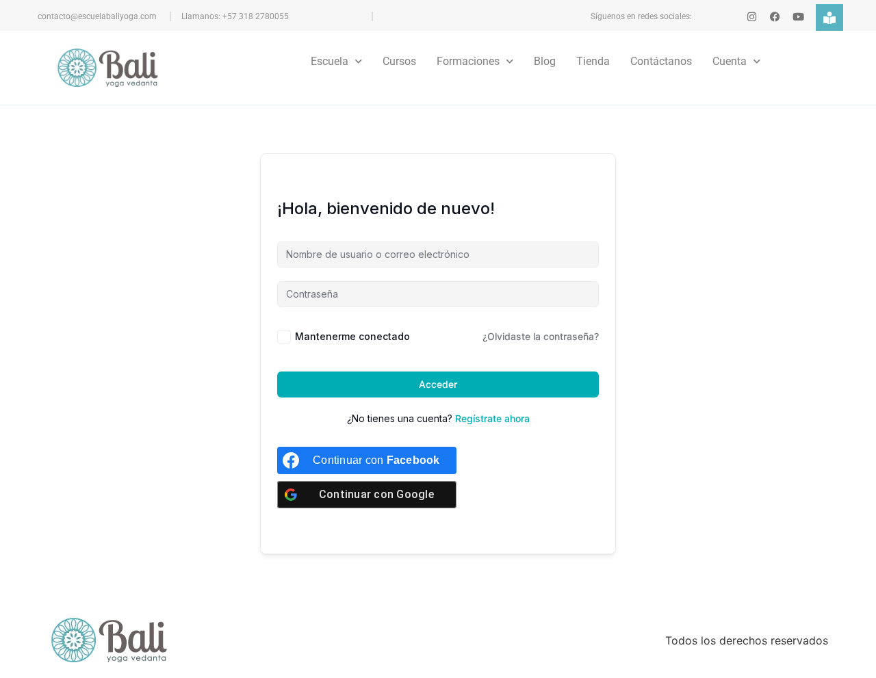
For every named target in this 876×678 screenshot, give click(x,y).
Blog (545, 61)
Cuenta (729, 61)
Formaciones (468, 61)
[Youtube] (798, 17)
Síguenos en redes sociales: (641, 16)
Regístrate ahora (492, 418)
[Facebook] (775, 17)
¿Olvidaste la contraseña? (540, 336)
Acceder (438, 384)
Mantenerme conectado (352, 336)
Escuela (329, 61)
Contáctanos (661, 61)
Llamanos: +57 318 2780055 (235, 16)
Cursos (399, 61)
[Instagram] (752, 17)
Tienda (593, 61)
